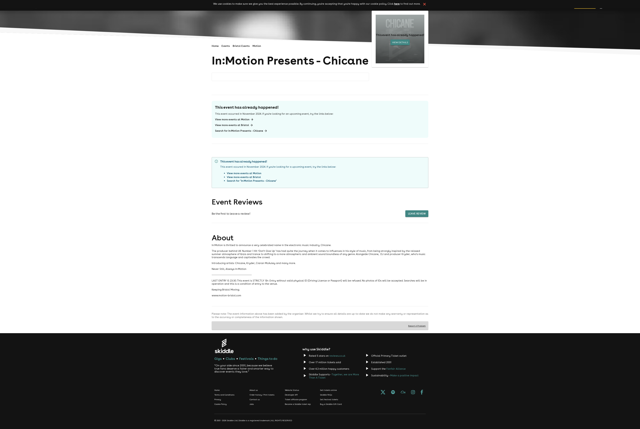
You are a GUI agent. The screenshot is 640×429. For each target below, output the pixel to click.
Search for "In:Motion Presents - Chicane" (252, 180)
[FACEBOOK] (422, 392)
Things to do (267, 358)
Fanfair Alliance (396, 368)
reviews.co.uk (337, 355)
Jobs (252, 404)
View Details (400, 42)
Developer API (291, 395)
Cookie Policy (220, 404)
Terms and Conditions (224, 395)
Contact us (255, 399)
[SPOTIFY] (393, 392)
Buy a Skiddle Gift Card (331, 404)
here (397, 3)
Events (226, 46)
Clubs (230, 358)
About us (254, 390)
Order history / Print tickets (262, 395)
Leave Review (417, 213)
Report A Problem (417, 325)
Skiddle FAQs (326, 395)
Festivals (246, 358)
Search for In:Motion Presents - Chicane (239, 130)
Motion (256, 46)
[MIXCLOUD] (403, 392)
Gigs (218, 358)
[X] (383, 392)
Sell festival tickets (329, 399)
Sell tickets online (328, 390)
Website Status (292, 390)
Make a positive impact (404, 375)
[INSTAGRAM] (413, 392)
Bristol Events (241, 46)
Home (215, 46)
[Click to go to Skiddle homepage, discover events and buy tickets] (224, 345)
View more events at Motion (232, 119)
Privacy (217, 399)
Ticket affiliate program (296, 399)
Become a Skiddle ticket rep (298, 404)
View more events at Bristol (232, 125)
